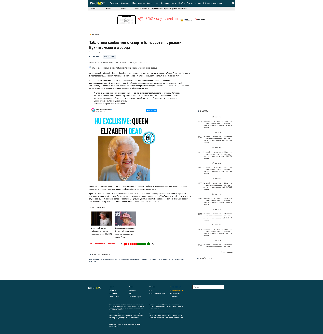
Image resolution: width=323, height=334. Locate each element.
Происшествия (138, 3)
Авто (173, 3)
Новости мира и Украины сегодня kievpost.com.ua (111, 63)
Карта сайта (174, 297)
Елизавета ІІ (109, 56)
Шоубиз (181, 3)
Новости (108, 8)
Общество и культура (212, 3)
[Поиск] (233, 3)
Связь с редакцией (176, 290)
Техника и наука (194, 3)
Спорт (150, 3)
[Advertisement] (216, 70)
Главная (93, 8)
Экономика (125, 3)
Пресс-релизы (175, 293)
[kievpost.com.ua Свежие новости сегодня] (97, 4)
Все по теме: (95, 56)
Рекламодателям (176, 287)
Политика (114, 3)
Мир (156, 3)
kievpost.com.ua (102, 52)
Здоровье (165, 3)
